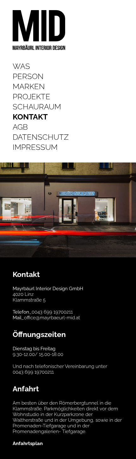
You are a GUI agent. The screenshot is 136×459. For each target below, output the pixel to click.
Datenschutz (41, 137)
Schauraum (37, 106)
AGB (20, 127)
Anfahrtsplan (28, 443)
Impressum (35, 147)
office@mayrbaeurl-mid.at (52, 318)
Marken (29, 86)
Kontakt (30, 116)
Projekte (31, 96)
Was (21, 66)
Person (28, 76)
